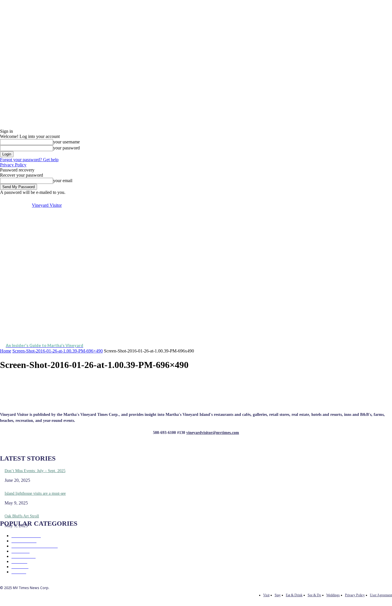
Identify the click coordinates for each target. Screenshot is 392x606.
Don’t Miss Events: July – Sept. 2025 (35, 471)
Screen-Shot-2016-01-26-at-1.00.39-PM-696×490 (57, 350)
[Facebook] (317, 199)
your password (66, 147)
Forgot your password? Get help (29, 159)
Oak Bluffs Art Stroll (22, 516)
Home (5, 350)
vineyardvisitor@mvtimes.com (212, 432)
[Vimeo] (336, 199)
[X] (330, 199)
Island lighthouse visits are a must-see (35, 493)
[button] (385, 275)
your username (66, 141)
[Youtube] (343, 199)
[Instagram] (323, 199)
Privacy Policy (13, 164)
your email (62, 180)
